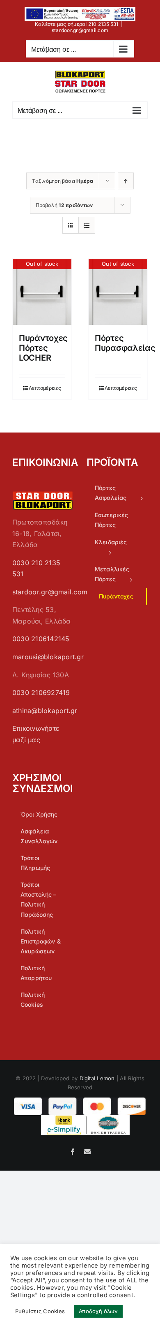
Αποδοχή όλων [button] (98, 1311)
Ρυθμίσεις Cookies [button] (40, 1311)
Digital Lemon (97, 1078)
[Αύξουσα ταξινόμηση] (126, 181)
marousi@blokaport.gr (48, 657)
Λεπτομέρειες (45, 388)
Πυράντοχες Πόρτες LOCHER (43, 348)
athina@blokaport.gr (45, 710)
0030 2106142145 (41, 639)
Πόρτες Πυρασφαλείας (125, 343)
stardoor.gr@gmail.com (80, 30)
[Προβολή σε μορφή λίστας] (87, 225)
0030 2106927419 (41, 692)
